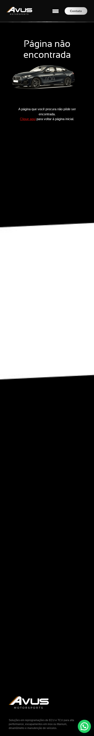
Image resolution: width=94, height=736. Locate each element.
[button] (55, 11)
